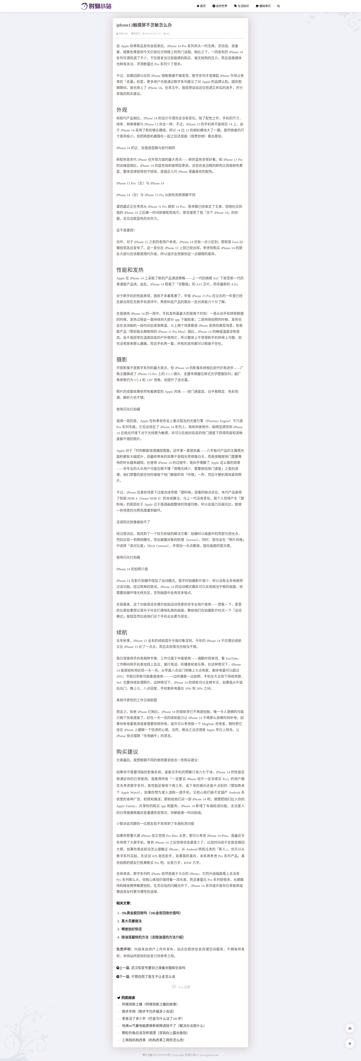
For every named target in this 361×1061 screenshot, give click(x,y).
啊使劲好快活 (131, 929)
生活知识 (243, 6)
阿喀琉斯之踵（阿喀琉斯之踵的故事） (151, 1004)
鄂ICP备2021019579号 (156, 1054)
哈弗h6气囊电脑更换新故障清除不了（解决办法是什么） (164, 1026)
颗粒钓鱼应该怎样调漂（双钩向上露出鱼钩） (156, 1033)
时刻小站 (123, 33)
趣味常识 (265, 6)
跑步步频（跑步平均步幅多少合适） (149, 1011)
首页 (202, 6)
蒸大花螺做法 (131, 921)
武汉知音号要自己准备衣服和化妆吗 (158, 968)
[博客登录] (349, 1028)
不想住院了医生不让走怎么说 (153, 977)
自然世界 (221, 6)
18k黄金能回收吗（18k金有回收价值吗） (152, 913)
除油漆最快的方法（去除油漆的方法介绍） (153, 937)
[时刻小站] (96, 6)
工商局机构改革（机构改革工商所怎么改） (154, 1040)
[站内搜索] (278, 6)
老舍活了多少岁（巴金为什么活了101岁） (153, 1019)
